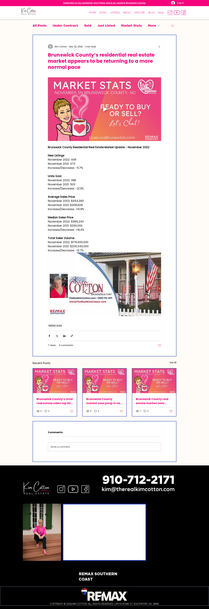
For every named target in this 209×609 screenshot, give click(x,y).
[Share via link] (71, 335)
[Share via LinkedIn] (64, 335)
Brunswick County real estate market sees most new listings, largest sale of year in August (152, 401)
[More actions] (159, 46)
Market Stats (131, 25)
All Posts (40, 25)
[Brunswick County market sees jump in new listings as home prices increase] (105, 380)
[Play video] (104, 109)
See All (173, 362)
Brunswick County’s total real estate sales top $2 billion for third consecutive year (55, 401)
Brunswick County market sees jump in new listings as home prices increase (104, 401)
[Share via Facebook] (49, 335)
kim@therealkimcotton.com (138, 489)
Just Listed (106, 25)
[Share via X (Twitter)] (56, 335)
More (152, 25)
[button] (104, 3)
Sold (87, 25)
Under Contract (65, 25)
